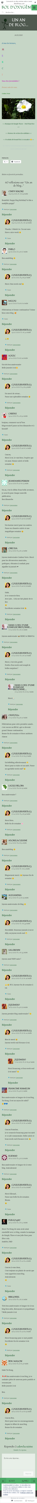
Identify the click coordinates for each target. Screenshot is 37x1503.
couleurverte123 (22, 220)
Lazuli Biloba (16, 785)
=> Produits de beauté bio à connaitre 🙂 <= (18, 140)
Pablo (11, 249)
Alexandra (14, 895)
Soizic (12, 355)
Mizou (12, 300)
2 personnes (16, 345)
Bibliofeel (14, 1297)
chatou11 (13, 715)
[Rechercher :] (14, 12)
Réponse (28, 1473)
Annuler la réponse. (20, 1450)
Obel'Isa (12, 548)
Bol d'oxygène (17, 7)
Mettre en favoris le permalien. (12, 174)
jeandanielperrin (18, 481)
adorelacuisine (17, 840)
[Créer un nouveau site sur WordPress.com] (18, 2)
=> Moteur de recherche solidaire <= (18, 133)
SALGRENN (14, 950)
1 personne (13, 209)
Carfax (12, 413)
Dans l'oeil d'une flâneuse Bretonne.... (19, 626)
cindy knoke (16, 191)
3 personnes (13, 572)
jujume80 (14, 1004)
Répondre (7, 214)
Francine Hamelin (19, 1088)
